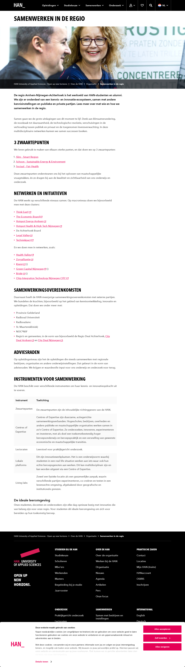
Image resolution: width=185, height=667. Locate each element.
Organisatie (91, 84)
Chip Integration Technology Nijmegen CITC (41, 278)
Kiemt (19, 264)
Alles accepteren (162, 629)
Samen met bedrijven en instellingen (109, 617)
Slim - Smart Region (27, 156)
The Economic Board (28, 216)
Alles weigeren (162, 647)
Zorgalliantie (23, 259)
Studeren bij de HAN (66, 549)
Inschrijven (143, 584)
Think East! (22, 212)
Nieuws (100, 573)
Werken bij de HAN (106, 561)
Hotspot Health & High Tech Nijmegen (37, 226)
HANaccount (144, 573)
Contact (141, 555)
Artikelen (101, 584)
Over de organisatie (107, 555)
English (141, 615)
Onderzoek (115, 5)
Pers (98, 590)
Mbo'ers (59, 567)
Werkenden (61, 573)
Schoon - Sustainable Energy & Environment (40, 161)
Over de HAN (77, 84)
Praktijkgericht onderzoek (69, 615)
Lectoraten (61, 621)
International (145, 609)
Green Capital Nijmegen (29, 268)
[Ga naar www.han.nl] (19, 5)
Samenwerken (93, 5)
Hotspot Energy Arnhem (29, 221)
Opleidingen (49, 5)
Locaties (141, 561)
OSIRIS (140, 578)
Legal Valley (23, 235)
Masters (59, 578)
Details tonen (41, 662)
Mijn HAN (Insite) (146, 567)
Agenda (100, 578)
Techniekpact (23, 240)
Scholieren (61, 561)
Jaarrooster (61, 590)
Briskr (19, 273)
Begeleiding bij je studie (68, 584)
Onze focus (102, 596)
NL (163, 5)
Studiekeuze (70, 5)
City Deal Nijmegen (49, 340)
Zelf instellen (161, 638)
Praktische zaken (147, 549)
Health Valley (23, 254)
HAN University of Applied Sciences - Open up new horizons (40, 84)
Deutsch (141, 621)
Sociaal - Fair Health (27, 166)
